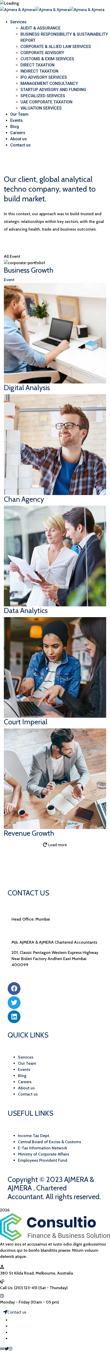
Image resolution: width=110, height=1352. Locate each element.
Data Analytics (26, 610)
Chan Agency (24, 499)
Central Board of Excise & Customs (49, 1141)
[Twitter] (14, 1002)
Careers (24, 1081)
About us (26, 1087)
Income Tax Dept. (34, 1135)
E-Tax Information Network (42, 1148)
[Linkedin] (14, 1016)
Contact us (28, 1094)
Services (25, 1057)
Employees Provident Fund (42, 1160)
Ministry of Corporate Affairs (43, 1154)
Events (24, 1069)
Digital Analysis (27, 387)
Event (9, 279)
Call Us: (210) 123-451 (18, 1287)
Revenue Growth (29, 833)
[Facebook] (14, 988)
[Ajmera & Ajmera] (17, 9)
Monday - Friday (15, 1302)
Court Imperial (25, 721)
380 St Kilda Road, (17, 1273)
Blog (22, 1075)
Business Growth (28, 270)
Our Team (27, 1063)
